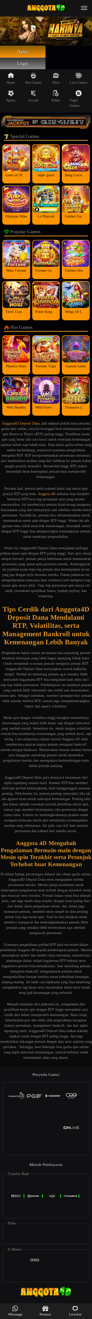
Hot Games (33, 82)
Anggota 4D (47, 494)
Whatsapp (15, 1314)
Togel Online (74, 103)
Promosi (45, 1314)
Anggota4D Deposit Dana (21, 423)
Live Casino (78, 82)
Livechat (75, 1314)
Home (10, 82)
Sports (11, 100)
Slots (56, 82)
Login (22, 63)
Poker (56, 100)
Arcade (33, 100)
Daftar (23, 51)
